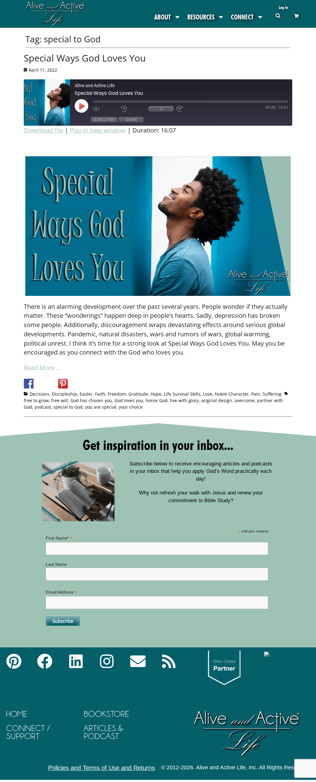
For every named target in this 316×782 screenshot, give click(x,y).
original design (216, 400)
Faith (100, 394)
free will (59, 400)
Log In (283, 7)
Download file (43, 130)
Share (131, 119)
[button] (278, 16)
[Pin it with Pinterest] (63, 384)
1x (161, 108)
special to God (68, 407)
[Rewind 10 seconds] (133, 109)
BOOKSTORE (106, 713)
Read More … (42, 368)
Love (207, 394)
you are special (100, 407)
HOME (16, 713)
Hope (156, 394)
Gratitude (138, 394)
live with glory (184, 400)
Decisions (39, 394)
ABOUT (162, 17)
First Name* (59, 538)
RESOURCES (200, 17)
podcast (43, 407)
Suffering (272, 394)
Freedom (117, 394)
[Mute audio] (105, 108)
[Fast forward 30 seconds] (189, 109)
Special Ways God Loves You (85, 58)
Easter (86, 394)
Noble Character (232, 394)
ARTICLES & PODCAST (103, 732)
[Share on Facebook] (29, 384)
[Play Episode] (87, 106)
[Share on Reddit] (51, 384)
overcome (245, 400)
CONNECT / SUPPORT (28, 732)
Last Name (56, 564)
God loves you (128, 400)
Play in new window (98, 130)
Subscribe (104, 119)
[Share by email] (86, 384)
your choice (131, 407)
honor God (157, 400)
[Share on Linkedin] (74, 384)
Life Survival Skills (182, 394)
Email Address (61, 592)
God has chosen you (91, 400)
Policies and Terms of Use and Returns (101, 767)
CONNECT (242, 17)
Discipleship (64, 394)
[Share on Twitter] (40, 384)
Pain (255, 394)
